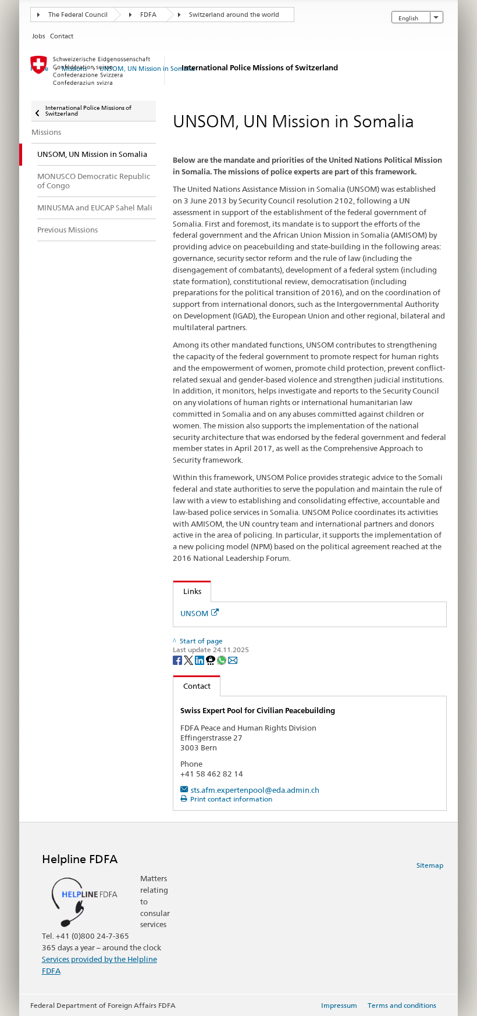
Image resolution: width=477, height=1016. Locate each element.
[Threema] (211, 659)
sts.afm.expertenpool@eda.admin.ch (255, 790)
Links (187, 591)
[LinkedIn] (200, 659)
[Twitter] (189, 659)
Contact (192, 686)
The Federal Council (78, 15)
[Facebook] (178, 659)
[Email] (232, 659)
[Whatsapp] (222, 659)
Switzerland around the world (234, 15)
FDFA (148, 15)
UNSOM (194, 613)
